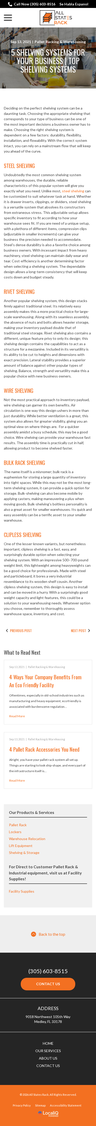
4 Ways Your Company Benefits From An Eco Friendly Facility (45, 681)
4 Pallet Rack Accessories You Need (44, 749)
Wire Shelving (18, 390)
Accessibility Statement (65, 1105)
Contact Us (48, 984)
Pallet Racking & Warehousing (60, 41)
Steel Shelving (19, 166)
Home (48, 1043)
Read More (17, 716)
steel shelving (73, 191)
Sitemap (40, 1105)
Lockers (15, 832)
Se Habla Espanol (73, 4)
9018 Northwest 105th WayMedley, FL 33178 (48, 1019)
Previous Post (21, 630)
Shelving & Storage (24, 852)
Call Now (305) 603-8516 (34, 4)
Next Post (78, 630)
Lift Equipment (21, 845)
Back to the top (52, 934)
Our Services (48, 1051)
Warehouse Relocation (27, 838)
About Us (48, 1058)
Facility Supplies (21, 891)
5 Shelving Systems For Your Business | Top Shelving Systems (48, 60)
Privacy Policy (22, 1105)
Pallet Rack (18, 825)
